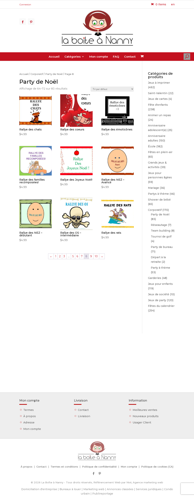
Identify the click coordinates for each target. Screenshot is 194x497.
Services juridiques (149, 489)
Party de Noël (54, 74)
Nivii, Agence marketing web (144, 482)
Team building (160, 230)
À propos (29, 416)
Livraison (84, 416)
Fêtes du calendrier (161, 306)
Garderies (154, 278)
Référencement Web (107, 482)
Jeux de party (157, 300)
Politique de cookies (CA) (157, 466)
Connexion (25, 4)
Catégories (72, 56)
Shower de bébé (159, 199)
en (173, 4)
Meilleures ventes (145, 410)
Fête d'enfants (158, 104)
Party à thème (160, 267)
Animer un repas (159, 115)
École (152, 146)
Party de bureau (162, 247)
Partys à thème (158, 193)
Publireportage (102, 493)
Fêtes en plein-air (160, 152)
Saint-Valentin (157, 93)
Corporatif (37, 74)
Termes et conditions (64, 466)
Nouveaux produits (146, 416)
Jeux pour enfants (160, 284)
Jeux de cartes (158, 99)
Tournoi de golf (161, 236)
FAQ (116, 56)
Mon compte (98, 56)
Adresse (28, 422)
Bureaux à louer (70, 489)
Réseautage (159, 225)
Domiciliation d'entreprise (39, 489)
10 (96, 256)
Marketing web (93, 489)
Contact (130, 56)
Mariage (153, 188)
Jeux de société (158, 294)
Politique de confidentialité (99, 466)
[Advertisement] (97, 360)
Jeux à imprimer (159, 82)
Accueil (54, 56)
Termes (28, 410)
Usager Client (142, 422)
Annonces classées (120, 489)
